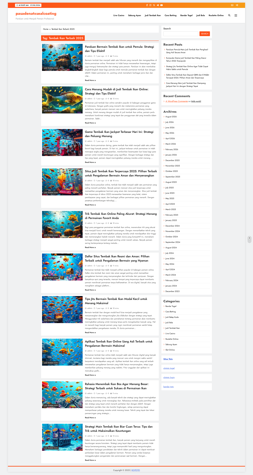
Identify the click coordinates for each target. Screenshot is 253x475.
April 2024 (170, 269)
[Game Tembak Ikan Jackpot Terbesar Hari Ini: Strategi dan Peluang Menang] (62, 142)
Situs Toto (168, 358)
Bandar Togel (186, 15)
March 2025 (171, 209)
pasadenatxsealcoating (36, 13)
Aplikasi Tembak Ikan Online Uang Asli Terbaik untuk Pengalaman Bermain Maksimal (118, 343)
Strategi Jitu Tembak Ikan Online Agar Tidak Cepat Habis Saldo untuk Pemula (187, 68)
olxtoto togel (169, 368)
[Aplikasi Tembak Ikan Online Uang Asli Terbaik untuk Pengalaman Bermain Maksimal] (62, 352)
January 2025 (171, 220)
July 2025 (170, 187)
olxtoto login (169, 377)
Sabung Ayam (134, 15)
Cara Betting (170, 15)
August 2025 (171, 182)
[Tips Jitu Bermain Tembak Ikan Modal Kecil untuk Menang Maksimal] (62, 309)
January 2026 (171, 154)
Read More (89, 80)
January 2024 (171, 285)
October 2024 (172, 236)
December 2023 (172, 291)
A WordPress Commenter (177, 101)
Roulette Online (216, 15)
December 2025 (172, 160)
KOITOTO (136, 470)
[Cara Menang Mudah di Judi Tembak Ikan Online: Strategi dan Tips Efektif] (62, 99)
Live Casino (118, 15)
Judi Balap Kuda (172, 317)
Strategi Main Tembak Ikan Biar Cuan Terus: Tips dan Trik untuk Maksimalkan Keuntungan (119, 428)
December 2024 (173, 225)
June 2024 (170, 258)
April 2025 (170, 204)
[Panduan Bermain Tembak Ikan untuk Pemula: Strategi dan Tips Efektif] (62, 57)
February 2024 (172, 280)
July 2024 (170, 253)
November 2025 (173, 165)
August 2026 (171, 116)
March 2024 (171, 274)
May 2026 (170, 132)
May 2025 (170, 198)
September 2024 (173, 242)
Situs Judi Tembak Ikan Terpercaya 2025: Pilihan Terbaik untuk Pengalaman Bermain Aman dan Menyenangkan (121, 173)
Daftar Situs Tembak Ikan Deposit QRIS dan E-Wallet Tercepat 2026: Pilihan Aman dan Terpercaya (187, 76)
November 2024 (173, 231)
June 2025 (170, 193)
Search (167, 28)
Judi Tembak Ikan (153, 15)
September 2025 (173, 176)
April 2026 (170, 138)
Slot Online (170, 349)
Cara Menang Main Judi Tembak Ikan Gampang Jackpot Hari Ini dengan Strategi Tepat (186, 84)
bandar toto (168, 386)
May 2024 (170, 264)
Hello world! (196, 101)
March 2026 (171, 143)
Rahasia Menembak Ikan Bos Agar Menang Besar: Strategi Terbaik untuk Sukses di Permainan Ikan (117, 386)
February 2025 (172, 214)
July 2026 (170, 122)
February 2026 (172, 149)
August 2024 (171, 247)
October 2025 (172, 171)
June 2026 (170, 127)
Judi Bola (200, 15)
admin (89, 56)
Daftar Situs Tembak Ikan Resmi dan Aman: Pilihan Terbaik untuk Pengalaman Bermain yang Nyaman (117, 258)
